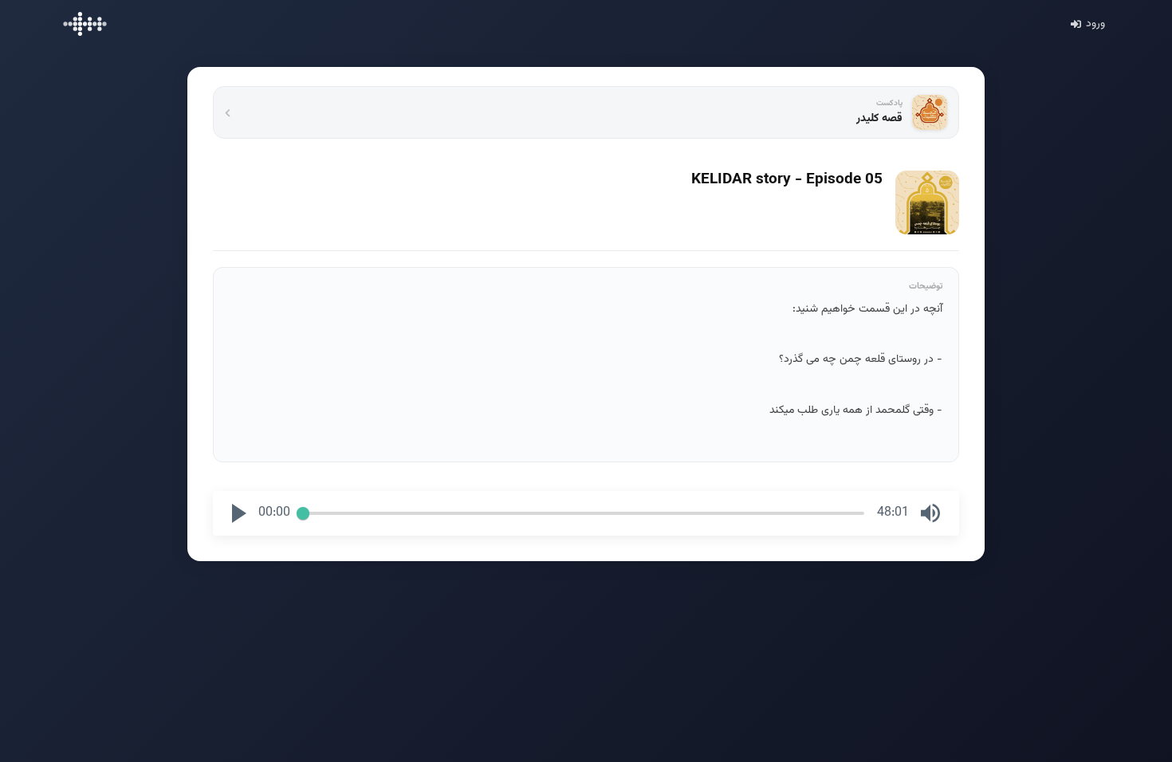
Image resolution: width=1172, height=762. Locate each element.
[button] (239, 513)
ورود (1095, 24)
